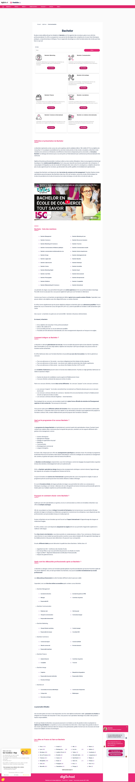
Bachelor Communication (83, 55)
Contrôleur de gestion (77, 597)
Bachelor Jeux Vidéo (45, 273)
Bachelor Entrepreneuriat (78, 277)
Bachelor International (77, 285)
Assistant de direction (46, 593)
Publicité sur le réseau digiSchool (53, 780)
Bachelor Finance (49, 95)
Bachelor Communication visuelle (80, 247)
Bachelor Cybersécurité (46, 262)
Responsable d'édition (77, 676)
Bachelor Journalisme (83, 95)
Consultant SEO (76, 632)
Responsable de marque (46, 632)
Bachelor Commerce (45, 240)
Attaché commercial (45, 645)
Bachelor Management (46, 236)
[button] (67, 770)
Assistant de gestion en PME (79, 593)
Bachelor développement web (79, 255)
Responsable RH (44, 601)
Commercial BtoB (76, 641)
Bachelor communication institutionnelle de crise (52, 251)
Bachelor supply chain (46, 258)
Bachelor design (41, 667)
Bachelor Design (44, 255)
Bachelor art (40, 684)
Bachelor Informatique (83, 75)
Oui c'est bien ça (115, 751)
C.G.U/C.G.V (65, 780)
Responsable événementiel (47, 618)
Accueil (39, 24)
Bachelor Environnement (78, 273)
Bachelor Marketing (50, 55)
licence (52, 154)
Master (47, 725)
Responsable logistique (46, 649)
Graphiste (43, 672)
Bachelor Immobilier (77, 266)
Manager (43, 597)
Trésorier (74, 662)
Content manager (76, 628)
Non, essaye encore (115, 754)
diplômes (44, 24)
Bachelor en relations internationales (87, 115)
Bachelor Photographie (46, 277)
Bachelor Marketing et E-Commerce (49, 243)
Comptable (43, 662)
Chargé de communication (47, 614)
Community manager (77, 614)
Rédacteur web (44, 611)
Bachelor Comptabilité (77, 281)
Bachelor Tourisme (76, 243)
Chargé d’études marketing (47, 628)
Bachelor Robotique (77, 262)
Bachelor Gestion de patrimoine (79, 251)
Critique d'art (44, 693)
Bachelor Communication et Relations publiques (52, 247)
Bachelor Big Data (76, 258)
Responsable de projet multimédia (49, 676)
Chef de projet (75, 611)
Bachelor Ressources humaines (79, 240)
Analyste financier (45, 659)
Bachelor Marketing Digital (47, 270)
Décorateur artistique (46, 697)
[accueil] (3, 6)
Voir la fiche (51, 67)
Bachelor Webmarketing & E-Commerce (50, 285)
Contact (71, 780)
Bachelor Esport (76, 270)
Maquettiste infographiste (78, 672)
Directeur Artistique (45, 679)
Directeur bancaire (76, 645)
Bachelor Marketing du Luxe (79, 236)
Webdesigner (75, 693)
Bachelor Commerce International (54, 115)
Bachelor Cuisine (45, 266)
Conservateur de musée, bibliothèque (49, 689)
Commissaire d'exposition (78, 689)
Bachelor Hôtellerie (45, 281)
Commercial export (45, 641)
